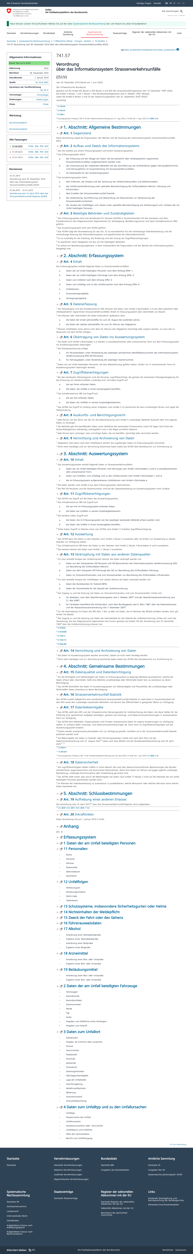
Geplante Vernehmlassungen (68, 1169)
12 (64, 743)
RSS (31, 1250)
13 (91, 804)
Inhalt (73, 261)
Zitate (45, 104)
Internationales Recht (17, 1215)
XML (37, 146)
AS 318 (153, 755)
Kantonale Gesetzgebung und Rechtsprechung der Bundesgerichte (166, 1199)
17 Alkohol (72, 928)
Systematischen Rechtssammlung (89, 23)
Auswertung (78, 534)
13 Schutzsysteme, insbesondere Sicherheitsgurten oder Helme (115, 906)
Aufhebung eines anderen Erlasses (95, 799)
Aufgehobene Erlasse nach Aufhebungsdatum (19, 1226)
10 (101, 740)
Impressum (180, 1249)
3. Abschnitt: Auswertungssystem (96, 453)
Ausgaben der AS (156, 1169)
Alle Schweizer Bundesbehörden (22, 3)
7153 (84, 808)
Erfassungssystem (80, 837)
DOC (47, 146)
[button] (29, 33)
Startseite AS (154, 1165)
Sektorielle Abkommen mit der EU (117, 1208)
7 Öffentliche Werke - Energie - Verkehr (72, 41)
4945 (75, 808)
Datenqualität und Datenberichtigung (97, 672)
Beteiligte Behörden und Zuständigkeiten (99, 213)
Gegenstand (77, 133)
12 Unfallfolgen (76, 881)
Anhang (71, 826)
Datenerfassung (80, 304)
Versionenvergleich (18, 129)
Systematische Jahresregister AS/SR (165, 1174)
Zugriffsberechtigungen (86, 372)
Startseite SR (13, 1201)
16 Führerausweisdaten (82, 923)
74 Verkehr (100, 41)
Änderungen (42, 99)
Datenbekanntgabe (83, 707)
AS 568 (153, 118)
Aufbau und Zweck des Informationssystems (101, 146)
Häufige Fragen (144, 3)
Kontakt (157, 3)
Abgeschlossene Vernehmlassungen (71, 1179)
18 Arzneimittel (76, 953)
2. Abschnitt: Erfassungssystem (94, 255)
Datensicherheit (81, 762)
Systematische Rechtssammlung (34, 41)
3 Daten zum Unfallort (82, 1031)
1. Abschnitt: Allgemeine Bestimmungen (102, 127)
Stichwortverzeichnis (16, 1206)
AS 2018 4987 (42, 82)
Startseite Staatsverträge (66, 1198)
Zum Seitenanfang (177, 1144)
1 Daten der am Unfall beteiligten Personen (99, 843)
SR (61, 106)
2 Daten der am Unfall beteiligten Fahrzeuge (100, 985)
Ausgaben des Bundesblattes (115, 1169)
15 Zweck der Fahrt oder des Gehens (93, 917)
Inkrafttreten (79, 814)
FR (171, 3)
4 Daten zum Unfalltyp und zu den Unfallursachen (105, 1106)
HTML (31, 146)
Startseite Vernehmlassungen (68, 1165)
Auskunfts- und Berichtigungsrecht (94, 415)
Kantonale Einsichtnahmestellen (163, 1204)
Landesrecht (13, 1211)
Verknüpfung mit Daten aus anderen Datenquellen (107, 554)
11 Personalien (76, 848)
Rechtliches (167, 1249)
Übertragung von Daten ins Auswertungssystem (104, 337)
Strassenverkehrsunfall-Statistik (93, 694)
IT (174, 3)
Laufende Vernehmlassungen (68, 1174)
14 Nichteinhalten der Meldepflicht (92, 911)
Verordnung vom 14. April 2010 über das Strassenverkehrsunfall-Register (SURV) (29, 195)
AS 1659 (64, 808)
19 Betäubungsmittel (80, 969)
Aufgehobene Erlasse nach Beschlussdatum (19, 1232)
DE (166, 3)
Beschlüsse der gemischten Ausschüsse (114, 1213)
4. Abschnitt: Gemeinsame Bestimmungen (104, 666)
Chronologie (42, 94)
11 (61, 743)
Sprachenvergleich (18, 123)
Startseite (11, 41)
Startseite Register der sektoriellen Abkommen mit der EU (117, 1202)
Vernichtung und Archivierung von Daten (99, 438)
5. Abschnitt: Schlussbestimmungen (98, 793)
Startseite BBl (107, 1165)
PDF (41, 146)
